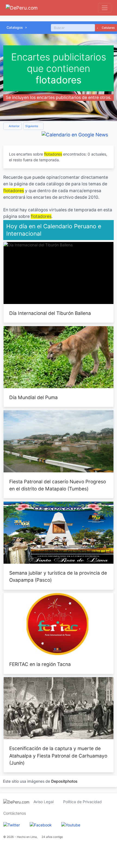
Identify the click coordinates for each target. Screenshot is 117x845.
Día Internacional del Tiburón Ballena (50, 313)
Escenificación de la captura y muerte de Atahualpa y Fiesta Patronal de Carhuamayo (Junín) (58, 755)
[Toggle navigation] (104, 8)
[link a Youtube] (70, 824)
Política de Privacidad (82, 801)
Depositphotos (64, 781)
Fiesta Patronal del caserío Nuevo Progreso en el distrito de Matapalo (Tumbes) (57, 485)
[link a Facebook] (41, 824)
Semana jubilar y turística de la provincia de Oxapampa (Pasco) (58, 576)
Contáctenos (14, 813)
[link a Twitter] (11, 824)
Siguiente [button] (32, 126)
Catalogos (15, 27)
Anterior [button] (14, 126)
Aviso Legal (43, 801)
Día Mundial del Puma (33, 397)
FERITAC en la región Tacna (40, 664)
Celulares (108, 28)
